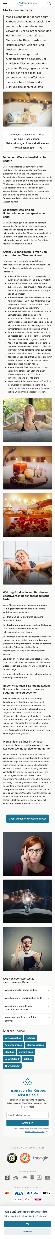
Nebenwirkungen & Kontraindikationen (27, 143)
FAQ (40, 147)
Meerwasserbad (35, 1045)
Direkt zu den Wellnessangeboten (27, 818)
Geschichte (29, 134)
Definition (14, 134)
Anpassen (27, 1231)
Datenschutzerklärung (35, 1131)
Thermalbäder (12, 1066)
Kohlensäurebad (13, 1045)
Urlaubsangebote (24, 147)
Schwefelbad (12, 1059)
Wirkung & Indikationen (27, 138)
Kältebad (30, 1038)
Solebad (27, 1059)
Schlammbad (26, 1052)
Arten (41, 134)
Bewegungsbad (13, 1038)
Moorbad (9, 1052)
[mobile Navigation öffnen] (5, 3)
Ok (27, 1224)
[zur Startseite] (27, 3)
